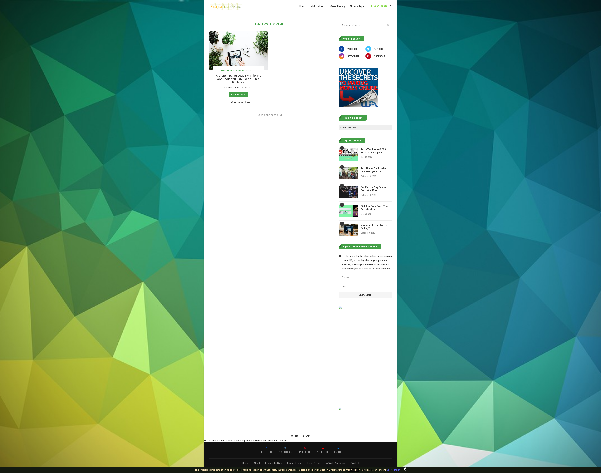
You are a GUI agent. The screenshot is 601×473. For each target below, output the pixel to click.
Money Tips (357, 6)
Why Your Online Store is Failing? (374, 227)
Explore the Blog (273, 463)
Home (302, 6)
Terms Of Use (314, 463)
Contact (355, 463)
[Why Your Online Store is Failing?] (348, 230)
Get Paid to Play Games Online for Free (373, 189)
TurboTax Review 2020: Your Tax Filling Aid (374, 151)
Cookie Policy (393, 469)
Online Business (246, 71)
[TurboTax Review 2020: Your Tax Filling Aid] (348, 154)
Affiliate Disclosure (335, 463)
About (257, 463)
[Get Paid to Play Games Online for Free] (348, 192)
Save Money (337, 6)
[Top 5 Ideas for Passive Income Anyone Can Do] (348, 173)
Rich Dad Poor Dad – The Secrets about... (374, 208)
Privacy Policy (294, 463)
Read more (237, 94)
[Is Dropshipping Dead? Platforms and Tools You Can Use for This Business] (238, 50)
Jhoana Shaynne (232, 87)
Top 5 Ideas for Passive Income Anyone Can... (373, 170)
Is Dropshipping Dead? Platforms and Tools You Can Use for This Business (238, 79)
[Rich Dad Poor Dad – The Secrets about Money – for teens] (348, 211)
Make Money (318, 6)
